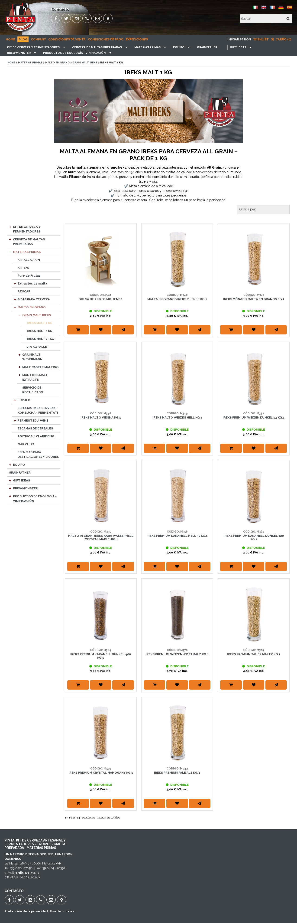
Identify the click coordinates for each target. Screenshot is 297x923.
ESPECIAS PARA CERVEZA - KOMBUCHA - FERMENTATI (38, 410)
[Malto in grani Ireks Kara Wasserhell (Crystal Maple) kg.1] (100, 496)
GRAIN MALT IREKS (84, 62)
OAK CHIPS (26, 444)
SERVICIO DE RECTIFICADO (32, 390)
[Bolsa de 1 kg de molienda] (100, 259)
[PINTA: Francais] (272, 9)
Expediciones (137, 39)
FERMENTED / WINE (33, 420)
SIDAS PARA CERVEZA (34, 299)
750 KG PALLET (38, 346)
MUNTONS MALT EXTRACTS (35, 377)
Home (10, 39)
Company (38, 39)
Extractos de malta (32, 283)
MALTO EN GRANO (57, 62)
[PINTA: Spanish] (289, 9)
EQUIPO (178, 47)
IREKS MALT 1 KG (39, 323)
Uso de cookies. (62, 911)
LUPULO (24, 400)
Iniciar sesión (239, 39)
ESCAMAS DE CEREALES (35, 428)
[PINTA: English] (264, 9)
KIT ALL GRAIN (29, 260)
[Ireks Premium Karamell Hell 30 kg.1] (177, 496)
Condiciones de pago (105, 39)
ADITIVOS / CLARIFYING (36, 436)
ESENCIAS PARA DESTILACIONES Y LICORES (38, 454)
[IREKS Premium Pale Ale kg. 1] (177, 733)
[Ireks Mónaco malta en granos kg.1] (253, 259)
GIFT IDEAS (238, 47)
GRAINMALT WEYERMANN (32, 357)
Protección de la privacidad (26, 911)
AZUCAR (24, 291)
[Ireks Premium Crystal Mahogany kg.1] (100, 733)
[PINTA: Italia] (255, 9)
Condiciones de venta (67, 39)
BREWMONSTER (19, 53)
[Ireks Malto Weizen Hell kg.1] (177, 377)
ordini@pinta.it (27, 872)
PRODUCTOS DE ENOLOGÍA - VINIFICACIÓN (74, 53)
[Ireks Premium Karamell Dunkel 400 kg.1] (100, 614)
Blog (23, 39)
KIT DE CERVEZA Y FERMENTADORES (33, 47)
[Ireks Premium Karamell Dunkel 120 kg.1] (253, 496)
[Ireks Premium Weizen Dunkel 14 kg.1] (253, 377)
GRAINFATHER (207, 47)
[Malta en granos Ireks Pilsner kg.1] (177, 259)
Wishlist (261, 39)
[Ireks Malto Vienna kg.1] (100, 377)
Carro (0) (283, 39)
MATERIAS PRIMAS (147, 47)
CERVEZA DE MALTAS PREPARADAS (97, 47)
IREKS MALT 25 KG (40, 338)
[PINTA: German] (281, 9)
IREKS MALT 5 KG (39, 331)
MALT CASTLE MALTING (40, 367)
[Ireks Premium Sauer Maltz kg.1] (253, 614)
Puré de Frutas (29, 275)
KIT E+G (23, 267)
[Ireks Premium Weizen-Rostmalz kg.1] (177, 614)
